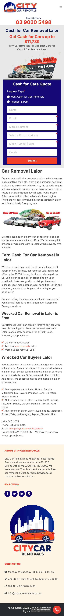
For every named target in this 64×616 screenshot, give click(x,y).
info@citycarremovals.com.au (24, 593)
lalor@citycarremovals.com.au (26, 428)
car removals (22, 346)
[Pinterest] (29, 494)
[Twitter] (15, 494)
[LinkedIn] (22, 494)
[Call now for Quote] (57, 610)
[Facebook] (7, 494)
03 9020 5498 (33, 22)
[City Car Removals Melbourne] (20, 6)
